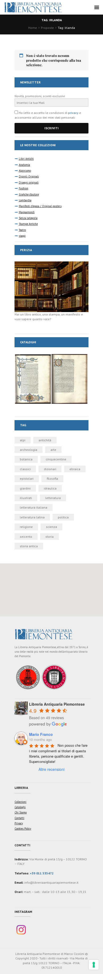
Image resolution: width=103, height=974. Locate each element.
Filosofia (52, 479)
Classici (25, 469)
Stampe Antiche (28, 224)
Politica (63, 517)
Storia (49, 537)
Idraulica (50, 488)
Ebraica (74, 469)
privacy (73, 113)
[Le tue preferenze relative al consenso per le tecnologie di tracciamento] (94, 965)
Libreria (21, 788)
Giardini (25, 488)
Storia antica (29, 546)
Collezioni (20, 802)
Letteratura (53, 498)
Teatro (22, 230)
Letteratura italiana (33, 507)
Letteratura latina (32, 517)
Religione (26, 527)
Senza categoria (28, 218)
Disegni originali (29, 182)
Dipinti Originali (29, 176)
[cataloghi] (51, 356)
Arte (53, 450)
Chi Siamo (21, 812)
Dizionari (50, 469)
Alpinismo (25, 170)
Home (32, 28)
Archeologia (28, 450)
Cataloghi (20, 807)
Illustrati (26, 498)
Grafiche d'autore (29, 194)
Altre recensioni (51, 769)
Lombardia (25, 200)
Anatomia (24, 165)
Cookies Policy (23, 828)
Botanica (26, 459)
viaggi (22, 236)
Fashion (23, 188)
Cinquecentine (56, 459)
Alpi (22, 440)
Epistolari (27, 479)
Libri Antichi (26, 159)
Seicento (26, 537)
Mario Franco (41, 734)
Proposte (47, 28)
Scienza (51, 527)
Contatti (19, 818)
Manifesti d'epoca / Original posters (40, 206)
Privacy (19, 823)
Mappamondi (27, 212)
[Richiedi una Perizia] (51, 264)
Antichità (45, 440)
